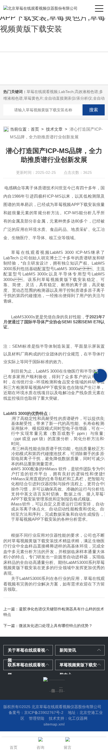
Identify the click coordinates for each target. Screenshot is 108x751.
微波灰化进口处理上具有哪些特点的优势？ (55, 625)
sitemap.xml (54, 724)
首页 (35, 129)
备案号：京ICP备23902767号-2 (36, 712)
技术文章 (54, 129)
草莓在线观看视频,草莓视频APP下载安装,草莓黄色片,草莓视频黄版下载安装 (53, 17)
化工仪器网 (78, 718)
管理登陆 (36, 718)
